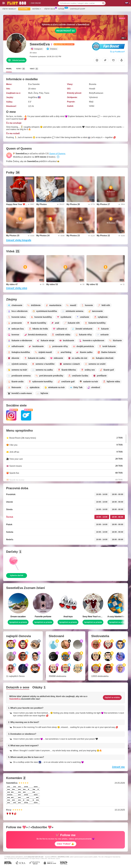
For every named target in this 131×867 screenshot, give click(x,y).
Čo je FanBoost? (117, 52)
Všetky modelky (9, 9)
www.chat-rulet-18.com (35, 857)
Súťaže (61, 9)
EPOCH (53, 857)
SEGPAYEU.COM (63, 857)
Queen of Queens (57, 153)
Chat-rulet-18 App (77, 9)
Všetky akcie (49, 9)
